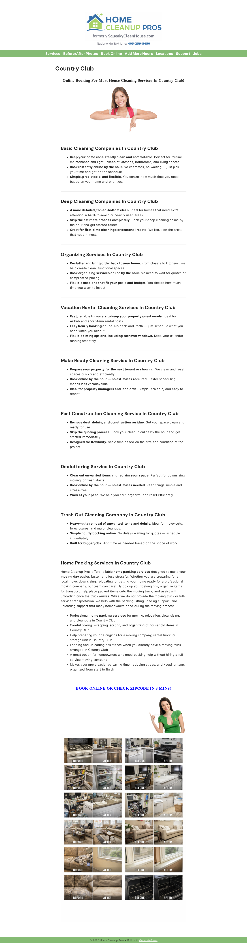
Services (52, 54)
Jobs (197, 54)
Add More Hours (139, 54)
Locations (164, 54)
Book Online (111, 54)
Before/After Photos (80, 54)
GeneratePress (148, 940)
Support (183, 54)
